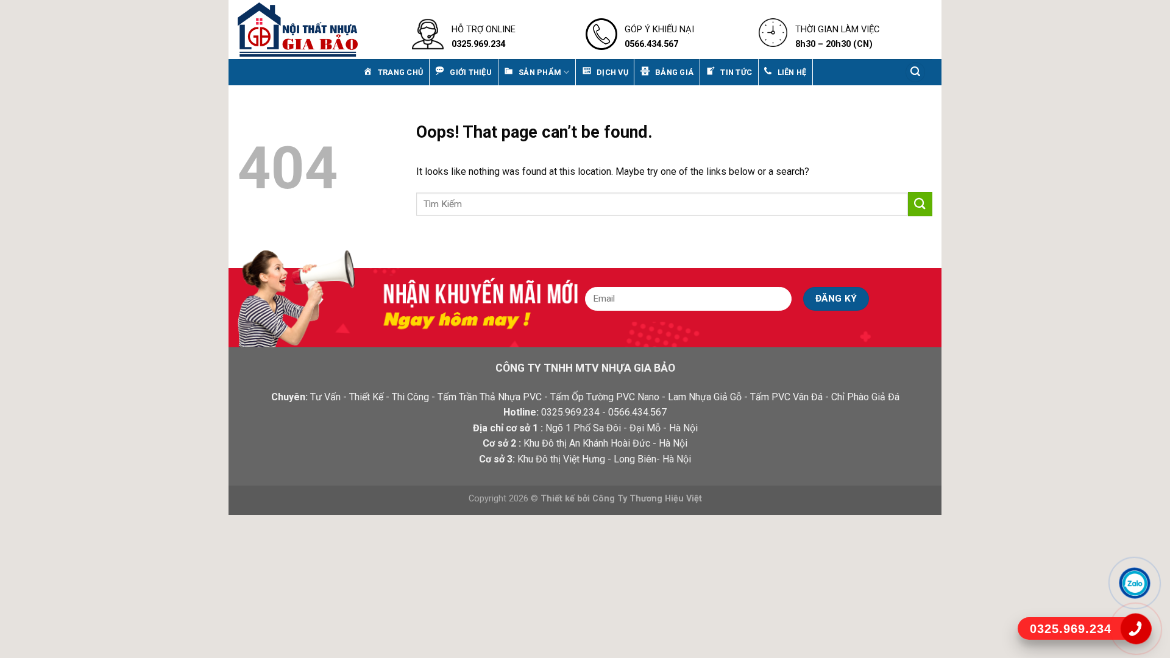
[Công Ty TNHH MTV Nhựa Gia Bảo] (316, 29)
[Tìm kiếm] (915, 72)
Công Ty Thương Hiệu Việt (647, 499)
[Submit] (920, 204)
